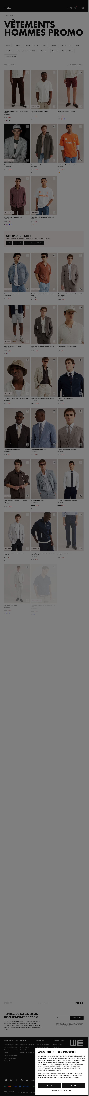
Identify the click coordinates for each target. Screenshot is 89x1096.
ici (78, 1077)
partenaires (51, 1066)
